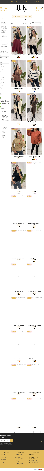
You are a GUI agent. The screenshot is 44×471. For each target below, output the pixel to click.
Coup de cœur (4, 30)
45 (2, 88)
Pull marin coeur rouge (34, 88)
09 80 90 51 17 (34, 460)
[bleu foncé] (34, 91)
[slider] (0, 60)
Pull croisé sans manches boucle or (34, 189)
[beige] (34, 57)
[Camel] (18, 57)
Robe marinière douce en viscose (34, 291)
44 (2, 87)
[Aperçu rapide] (20, 53)
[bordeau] (19, 57)
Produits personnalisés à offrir (5, 136)
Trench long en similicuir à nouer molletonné (34, 122)
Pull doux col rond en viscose (18, 223)
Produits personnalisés (4, 36)
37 (2, 77)
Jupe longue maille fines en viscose (34, 392)
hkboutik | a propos (19, 454)
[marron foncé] (37, 57)
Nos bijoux (3, 37)
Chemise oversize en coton (34, 156)
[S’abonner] (11, 440)
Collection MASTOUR (3, 33)
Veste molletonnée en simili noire (18, 258)
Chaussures (3, 23)
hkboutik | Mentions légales (21, 461)
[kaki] (33, 159)
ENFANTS (3, 25)
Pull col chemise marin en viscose (34, 325)
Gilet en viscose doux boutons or (34, 54)
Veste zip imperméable (18, 291)
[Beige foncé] (19, 124)
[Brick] (34, 159)
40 (2, 66)
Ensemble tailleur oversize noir (19, 425)
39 (2, 80)
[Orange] (35, 361)
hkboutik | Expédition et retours (20, 459)
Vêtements (3, 22)
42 (2, 69)
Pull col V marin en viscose (19, 325)
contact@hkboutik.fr (6, 120)
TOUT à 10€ (3, 31)
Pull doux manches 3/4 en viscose (18, 189)
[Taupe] (31, 57)
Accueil (1, 18)
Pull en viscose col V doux (34, 358)
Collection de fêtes (5, 28)
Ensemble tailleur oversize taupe (34, 425)
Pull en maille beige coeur (19, 156)
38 (2, 67)
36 (2, 71)
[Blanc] (33, 91)
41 (2, 83)
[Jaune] (33, 57)
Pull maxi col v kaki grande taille (19, 392)
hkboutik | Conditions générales (19, 456)
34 (2, 64)
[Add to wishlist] (18, 53)
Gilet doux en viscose (18, 121)
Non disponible (4, 52)
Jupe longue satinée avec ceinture (18, 54)
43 (2, 85)
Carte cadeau (3, 27)
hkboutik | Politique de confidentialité (19, 464)
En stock (3, 51)
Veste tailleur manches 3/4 (18, 88)
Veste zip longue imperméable (34, 258)
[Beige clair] (17, 294)
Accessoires (3, 26)
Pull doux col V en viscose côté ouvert (34, 224)
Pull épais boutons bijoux (18, 358)
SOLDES (2, 21)
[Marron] (19, 294)
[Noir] (17, 57)
